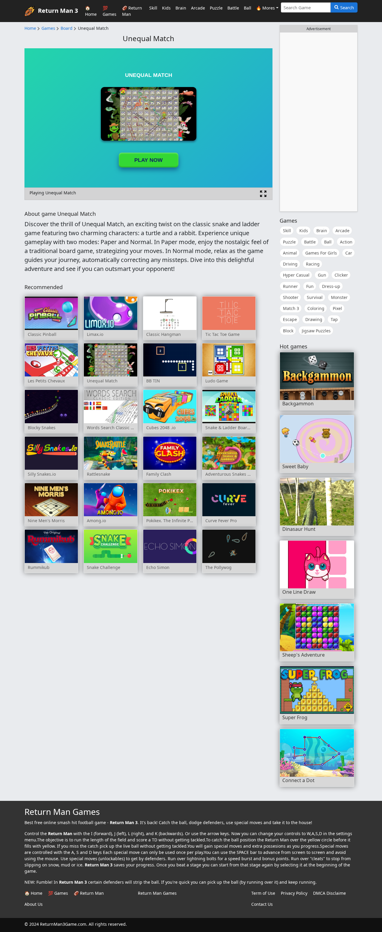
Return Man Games (157, 893)
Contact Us (262, 904)
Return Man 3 (58, 10)
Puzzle (216, 8)
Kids (166, 8)
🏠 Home (91, 11)
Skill (153, 8)
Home (30, 28)
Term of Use (263, 893)
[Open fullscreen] (263, 194)
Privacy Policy (294, 893)
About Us (33, 904)
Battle (233, 8)
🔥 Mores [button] (265, 8)
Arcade (198, 8)
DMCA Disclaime (329, 893)
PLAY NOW (148, 160)
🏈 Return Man (132, 11)
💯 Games (109, 11)
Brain (180, 8)
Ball (247, 8)
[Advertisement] (318, 121)
